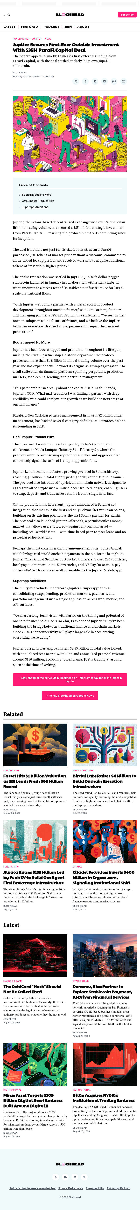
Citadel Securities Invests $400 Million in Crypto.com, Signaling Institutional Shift (104, 877)
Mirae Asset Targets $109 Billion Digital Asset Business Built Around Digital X (32, 1100)
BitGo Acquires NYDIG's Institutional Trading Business (104, 1097)
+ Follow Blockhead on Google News (70, 695)
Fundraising (21, 39)
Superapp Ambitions (35, 207)
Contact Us (95, 1188)
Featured (29, 26)
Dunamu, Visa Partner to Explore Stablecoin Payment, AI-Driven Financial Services (102, 991)
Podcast (51, 26)
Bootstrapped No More (37, 194)
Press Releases (70, 1188)
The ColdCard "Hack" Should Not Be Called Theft (32, 988)
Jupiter (36, 39)
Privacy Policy (119, 1188)
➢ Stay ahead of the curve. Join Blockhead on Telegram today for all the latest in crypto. (70, 679)
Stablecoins (81, 981)
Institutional (12, 1090)
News (48, 39)
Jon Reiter (10, 1019)
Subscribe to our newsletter (32, 1188)
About (83, 26)
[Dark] (4, 14)
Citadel (77, 866)
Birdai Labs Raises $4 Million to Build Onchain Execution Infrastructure (104, 781)
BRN (68, 26)
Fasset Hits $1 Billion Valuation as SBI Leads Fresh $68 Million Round (34, 781)
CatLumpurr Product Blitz (38, 201)
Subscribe (127, 14)
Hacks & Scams (12, 981)
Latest (9, 26)
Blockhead (20, 72)
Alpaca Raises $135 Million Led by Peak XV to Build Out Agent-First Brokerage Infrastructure (34, 877)
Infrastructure (83, 770)
